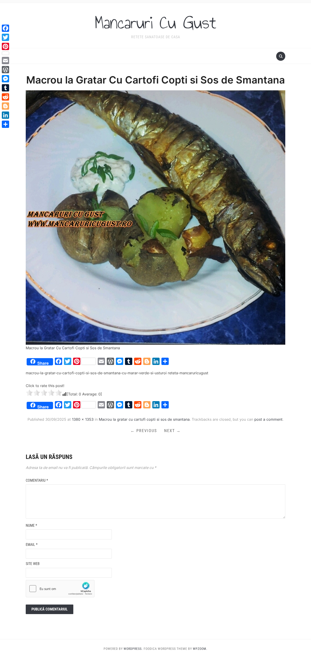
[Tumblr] (5, 87)
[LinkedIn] (5, 115)
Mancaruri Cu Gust (155, 22)
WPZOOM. (200, 648)
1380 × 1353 (83, 419)
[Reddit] (5, 96)
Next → (172, 430)
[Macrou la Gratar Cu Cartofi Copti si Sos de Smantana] (155, 217)
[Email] (5, 60)
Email (32, 544)
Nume (31, 525)
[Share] (5, 124)
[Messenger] (5, 78)
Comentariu (37, 480)
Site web (33, 564)
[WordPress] (5, 69)
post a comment (268, 419)
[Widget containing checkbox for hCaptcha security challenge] (60, 588)
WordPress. (133, 648)
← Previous (143, 430)
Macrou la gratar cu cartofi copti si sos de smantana (144, 419)
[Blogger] (5, 106)
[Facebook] (5, 28)
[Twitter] (5, 37)
